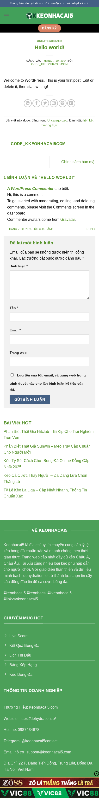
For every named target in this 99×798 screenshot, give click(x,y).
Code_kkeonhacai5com (49, 64)
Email (15, 330)
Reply (91, 229)
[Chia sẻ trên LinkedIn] (71, 103)
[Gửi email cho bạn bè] (54, 103)
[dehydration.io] (49, 15)
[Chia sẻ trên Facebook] (36, 103)
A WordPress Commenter (30, 189)
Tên (14, 308)
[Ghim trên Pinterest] (63, 103)
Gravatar (67, 219)
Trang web (18, 353)
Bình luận (19, 266)
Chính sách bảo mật (78, 162)
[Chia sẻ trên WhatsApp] (28, 103)
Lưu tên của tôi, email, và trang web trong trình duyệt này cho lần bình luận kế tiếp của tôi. (48, 382)
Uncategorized (49, 41)
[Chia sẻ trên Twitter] (45, 103)
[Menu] (6, 15)
